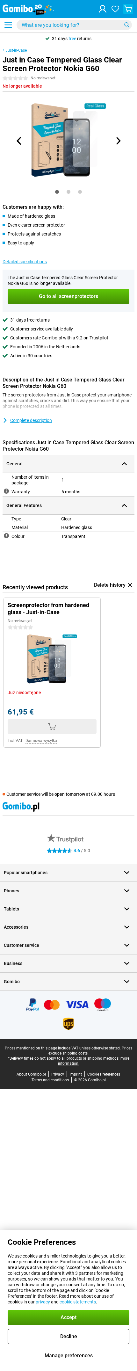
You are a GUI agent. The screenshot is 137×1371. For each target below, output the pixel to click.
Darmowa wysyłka (41, 740)
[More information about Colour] (6, 535)
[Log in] (102, 9)
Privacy (57, 1074)
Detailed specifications (25, 261)
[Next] (118, 140)
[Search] (127, 25)
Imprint (75, 1074)
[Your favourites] (115, 9)
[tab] (57, 192)
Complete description (31, 420)
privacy (43, 1301)
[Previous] (19, 140)
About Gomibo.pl (31, 1074)
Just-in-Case (16, 50)
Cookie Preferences (103, 1074)
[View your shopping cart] (128, 9)
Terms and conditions (50, 1080)
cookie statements (78, 1301)
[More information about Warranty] (6, 491)
